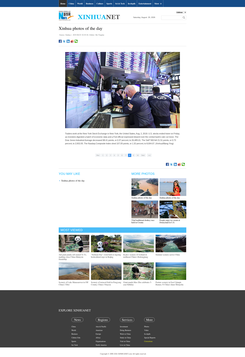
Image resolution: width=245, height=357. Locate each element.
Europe (98, 334)
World (80, 3)
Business (89, 3)
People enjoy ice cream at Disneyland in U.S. (170, 221)
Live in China (125, 345)
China (71, 3)
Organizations (101, 341)
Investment (124, 326)
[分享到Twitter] (64, 41)
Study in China (125, 337)
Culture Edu (75, 337)
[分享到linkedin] (68, 41)
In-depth (131, 3)
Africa (98, 337)
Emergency (124, 348)
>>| (149, 155)
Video (146, 330)
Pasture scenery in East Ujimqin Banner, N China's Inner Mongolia (169, 283)
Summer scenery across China (168, 254)
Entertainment (145, 3)
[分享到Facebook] (60, 41)
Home (62, 3)
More (158, 3)
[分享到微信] (76, 41)
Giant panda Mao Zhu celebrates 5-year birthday (137, 283)
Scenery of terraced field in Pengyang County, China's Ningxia (106, 283)
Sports (109, 3)
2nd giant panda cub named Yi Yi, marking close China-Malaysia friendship (73, 256)
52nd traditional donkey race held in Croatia (142, 221)
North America (101, 345)
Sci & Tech (120, 3)
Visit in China (125, 341)
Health (73, 348)
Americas (99, 330)
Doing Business (125, 330)
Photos (146, 326)
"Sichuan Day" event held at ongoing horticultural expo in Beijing (106, 255)
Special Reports (149, 337)
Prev (98, 155)
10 (137, 155)
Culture (99, 3)
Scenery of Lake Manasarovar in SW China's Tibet (73, 283)
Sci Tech (74, 345)
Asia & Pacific (101, 326)
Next (143, 155)
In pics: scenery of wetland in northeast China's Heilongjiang (135, 255)
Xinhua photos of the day (73, 180)
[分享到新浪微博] (72, 41)
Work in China (125, 334)
